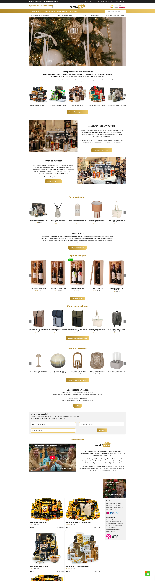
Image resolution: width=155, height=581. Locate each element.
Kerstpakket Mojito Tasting (58, 105)
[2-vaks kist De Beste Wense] (58, 259)
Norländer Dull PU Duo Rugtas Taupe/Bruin (38, 330)
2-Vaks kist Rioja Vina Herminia (116, 288)
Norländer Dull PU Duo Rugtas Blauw (58, 330)
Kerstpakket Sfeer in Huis (39, 566)
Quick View (61, 527)
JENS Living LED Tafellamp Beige (38, 372)
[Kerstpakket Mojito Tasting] (58, 85)
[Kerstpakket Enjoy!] (77, 85)
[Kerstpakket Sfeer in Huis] (47, 548)
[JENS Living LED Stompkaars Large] (77, 201)
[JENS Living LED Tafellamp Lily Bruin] (97, 201)
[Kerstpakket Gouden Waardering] (83, 548)
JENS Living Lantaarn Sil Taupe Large (97, 372)
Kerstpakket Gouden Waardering (77, 566)
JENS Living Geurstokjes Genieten (57, 221)
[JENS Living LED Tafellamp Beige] (38, 352)
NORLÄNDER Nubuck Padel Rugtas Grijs (116, 330)
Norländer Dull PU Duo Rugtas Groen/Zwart (77, 330)
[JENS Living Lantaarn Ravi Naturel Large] (77, 352)
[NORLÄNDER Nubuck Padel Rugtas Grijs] (116, 310)
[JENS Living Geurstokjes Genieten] (58, 201)
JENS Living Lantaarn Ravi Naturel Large (77, 372)
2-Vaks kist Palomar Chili (38, 288)
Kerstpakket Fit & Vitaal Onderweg (78, 522)
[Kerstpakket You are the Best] (116, 85)
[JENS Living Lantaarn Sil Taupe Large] (97, 352)
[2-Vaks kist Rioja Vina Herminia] (116, 259)
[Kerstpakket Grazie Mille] (97, 85)
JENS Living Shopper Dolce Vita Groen (116, 221)
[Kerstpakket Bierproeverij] (38, 85)
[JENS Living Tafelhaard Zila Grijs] (116, 352)
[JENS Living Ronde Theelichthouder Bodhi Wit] (58, 352)
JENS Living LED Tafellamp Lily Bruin (97, 221)
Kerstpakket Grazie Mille (97, 105)
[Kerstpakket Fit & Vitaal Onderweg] (83, 509)
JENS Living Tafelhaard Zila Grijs (116, 372)
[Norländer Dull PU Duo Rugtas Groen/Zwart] (77, 310)
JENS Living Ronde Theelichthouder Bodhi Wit (58, 372)
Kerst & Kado (86, 130)
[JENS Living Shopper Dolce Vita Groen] (116, 201)
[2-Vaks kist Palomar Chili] (38, 259)
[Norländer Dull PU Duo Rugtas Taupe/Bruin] (38, 310)
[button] (30, 95)
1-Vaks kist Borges (97, 288)
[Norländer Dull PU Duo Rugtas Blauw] (58, 310)
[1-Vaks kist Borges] (97, 259)
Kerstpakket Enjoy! (77, 105)
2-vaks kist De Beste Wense (58, 288)
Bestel (32, 527)
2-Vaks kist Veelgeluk (77, 288)
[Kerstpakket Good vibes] (47, 509)
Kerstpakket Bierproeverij (38, 105)
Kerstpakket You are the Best (117, 105)
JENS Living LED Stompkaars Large (77, 221)
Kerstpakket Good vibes (38, 522)
